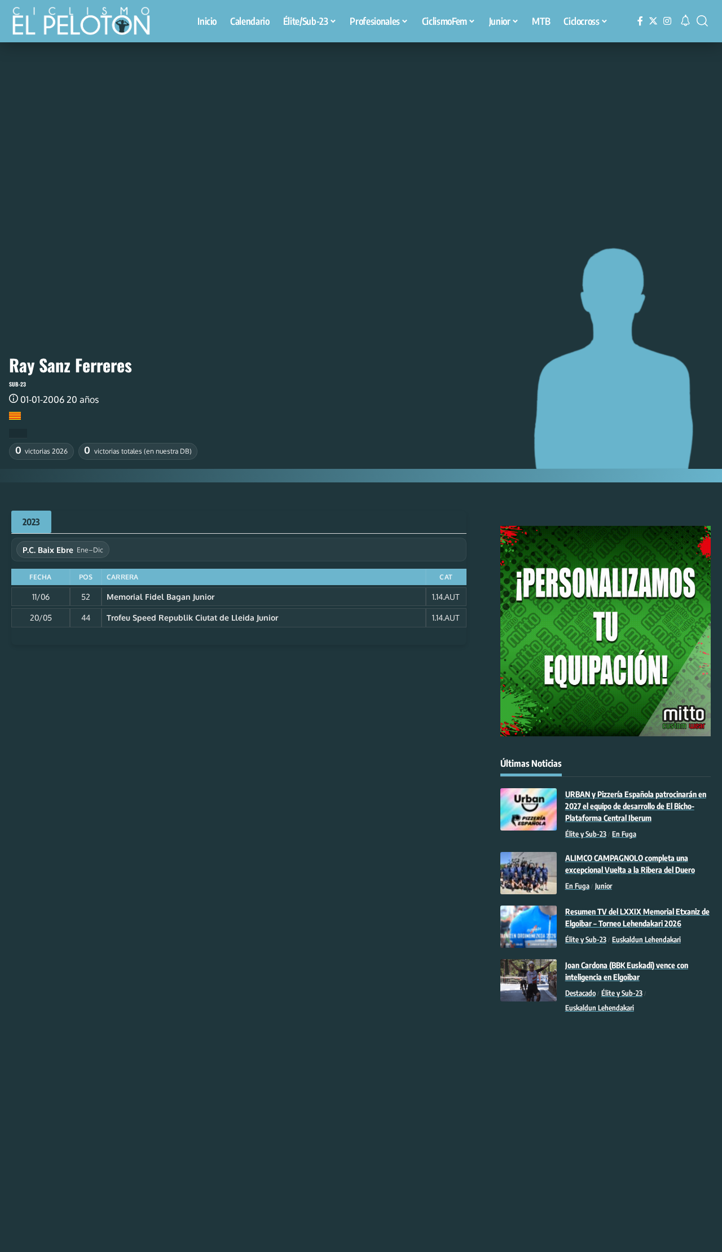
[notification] (685, 21)
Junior (603, 885)
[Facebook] (640, 21)
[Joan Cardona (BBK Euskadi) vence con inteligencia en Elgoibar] (528, 980)
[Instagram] (667, 21)
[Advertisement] (361, 127)
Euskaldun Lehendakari (646, 939)
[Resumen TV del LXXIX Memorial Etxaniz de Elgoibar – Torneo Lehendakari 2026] (528, 927)
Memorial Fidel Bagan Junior (160, 596)
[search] (702, 20)
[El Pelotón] (86, 22)
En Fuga (624, 833)
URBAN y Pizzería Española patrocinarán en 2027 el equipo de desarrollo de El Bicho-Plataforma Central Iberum (635, 806)
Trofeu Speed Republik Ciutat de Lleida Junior (192, 617)
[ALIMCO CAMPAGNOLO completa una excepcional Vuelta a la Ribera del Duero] (528, 873)
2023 (31, 522)
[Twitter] (653, 21)
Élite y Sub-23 (585, 833)
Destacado (580, 993)
